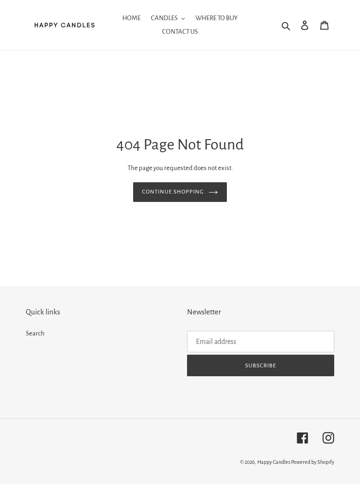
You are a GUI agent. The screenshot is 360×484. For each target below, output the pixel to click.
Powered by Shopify (312, 462)
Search (35, 333)
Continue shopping (173, 192)
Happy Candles (273, 462)
